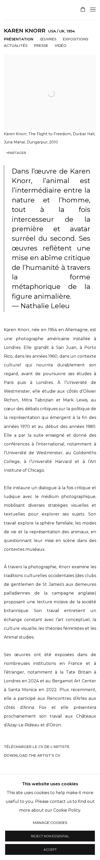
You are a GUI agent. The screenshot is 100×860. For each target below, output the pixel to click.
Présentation (18, 39)
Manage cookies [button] (50, 823)
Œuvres (48, 39)
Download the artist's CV (32, 756)
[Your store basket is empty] (83, 10)
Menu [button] (92, 10)
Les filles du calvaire (36, 10)
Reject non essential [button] (50, 836)
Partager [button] (17, 153)
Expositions (75, 39)
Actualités (15, 46)
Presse (41, 46)
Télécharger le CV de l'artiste (36, 748)
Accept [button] (50, 850)
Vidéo (60, 46)
